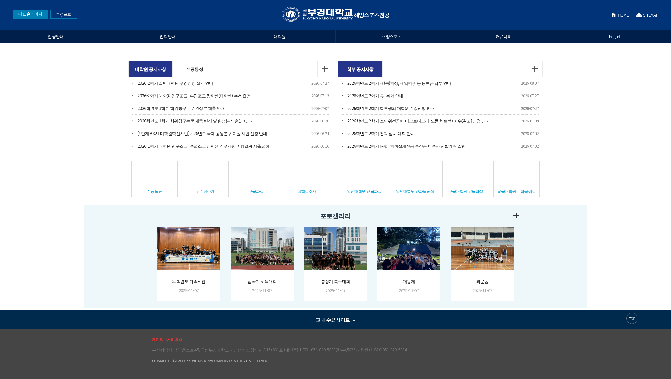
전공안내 (56, 36)
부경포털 (64, 14)
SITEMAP (650, 15)
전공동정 (194, 69)
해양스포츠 (391, 36)
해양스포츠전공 (335, 14)
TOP (632, 318)
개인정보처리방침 (167, 339)
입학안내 (168, 36)
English (615, 36)
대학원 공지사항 (150, 69)
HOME (623, 15)
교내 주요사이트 (333, 319)
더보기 (325, 69)
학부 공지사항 (360, 69)
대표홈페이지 (30, 13)
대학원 (280, 36)
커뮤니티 (503, 36)
